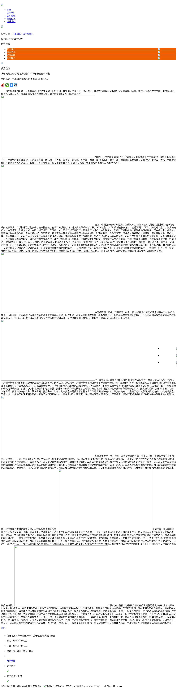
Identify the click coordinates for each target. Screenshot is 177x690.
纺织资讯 (11, 16)
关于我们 (11, 13)
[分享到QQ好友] (11, 85)
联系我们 (11, 21)
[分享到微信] (3, 85)
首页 (9, 10)
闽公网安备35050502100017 (87, 686)
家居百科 (11, 18)
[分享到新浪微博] (7, 85)
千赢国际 (16, 34)
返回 (3, 628)
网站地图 (11, 661)
